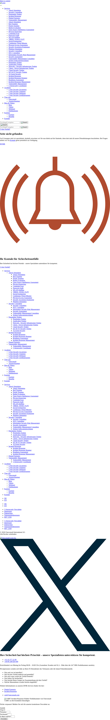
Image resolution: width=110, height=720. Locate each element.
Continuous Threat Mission (18, 43)
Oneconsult (12, 99)
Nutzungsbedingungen (12, 515)
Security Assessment (15, 57)
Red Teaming (13, 24)
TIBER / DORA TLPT (16, 39)
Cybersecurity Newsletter (12, 509)
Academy (7, 88)
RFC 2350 (7, 517)
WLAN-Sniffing (14, 37)
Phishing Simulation (15, 49)
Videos (11, 107)
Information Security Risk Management (22, 55)
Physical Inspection (15, 32)
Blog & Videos (9, 103)
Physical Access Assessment (18, 45)
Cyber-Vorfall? (5, 129)
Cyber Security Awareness (18, 89)
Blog (10, 105)
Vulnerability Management (18, 20)
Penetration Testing (15, 14)
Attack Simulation (15, 10)
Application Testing (15, 64)
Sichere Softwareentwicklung (19, 61)
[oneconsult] (8, 538)
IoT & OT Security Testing (18, 72)
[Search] (4, 125)
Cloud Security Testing (16, 70)
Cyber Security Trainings (17, 91)
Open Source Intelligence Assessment (21, 30)
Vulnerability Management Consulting (21, 59)
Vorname (3, 712)
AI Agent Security (15, 74)
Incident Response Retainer (18, 78)
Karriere (7, 113)
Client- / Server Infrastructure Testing (21, 68)
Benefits (11, 117)
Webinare (12, 109)
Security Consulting (15, 12)
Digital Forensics (14, 18)
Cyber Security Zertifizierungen (19, 95)
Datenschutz (8, 513)
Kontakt (7, 118)
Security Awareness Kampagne (19, 47)
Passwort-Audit (14, 35)
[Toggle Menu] (1, 5)
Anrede (2, 708)
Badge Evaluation (15, 28)
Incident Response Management (19, 82)
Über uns (7, 97)
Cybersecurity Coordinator (18, 86)
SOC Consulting (14, 53)
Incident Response (15, 16)
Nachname (4, 714)
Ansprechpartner (14, 101)
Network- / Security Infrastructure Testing (23, 66)
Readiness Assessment (16, 80)
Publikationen (13, 111)
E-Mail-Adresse (5, 716)
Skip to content (5, 1)
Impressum (8, 511)
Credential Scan (14, 33)
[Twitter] (55, 650)
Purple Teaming (14, 26)
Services (7, 8)
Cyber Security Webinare (17, 93)
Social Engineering (15, 41)
